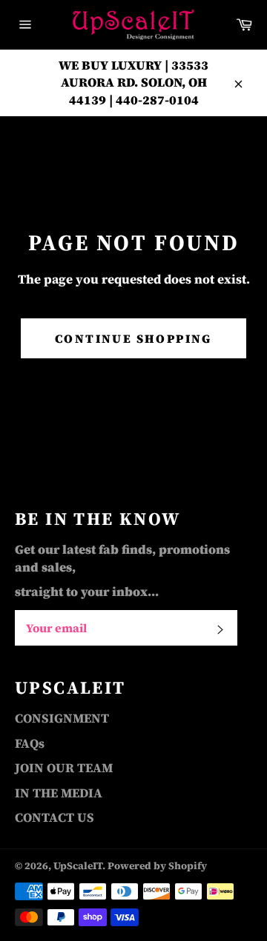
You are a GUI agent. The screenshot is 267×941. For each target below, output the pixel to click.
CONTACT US (54, 817)
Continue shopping (133, 338)
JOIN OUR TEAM (64, 768)
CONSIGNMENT (62, 718)
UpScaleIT (77, 866)
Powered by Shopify (157, 866)
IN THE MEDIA (58, 793)
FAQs (29, 743)
